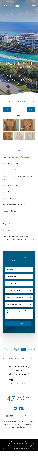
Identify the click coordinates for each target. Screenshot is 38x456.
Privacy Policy (26, 424)
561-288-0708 (23, 380)
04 (31, 358)
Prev (7, 109)
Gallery (12, 357)
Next (31, 109)
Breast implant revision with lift (16, 358)
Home (5, 357)
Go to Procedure (26, 102)
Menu (33, 6)
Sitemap (16, 424)
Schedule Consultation (16, 323)
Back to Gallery (11, 102)
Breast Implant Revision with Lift (21, 157)
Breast (19, 357)
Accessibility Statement (19, 427)
